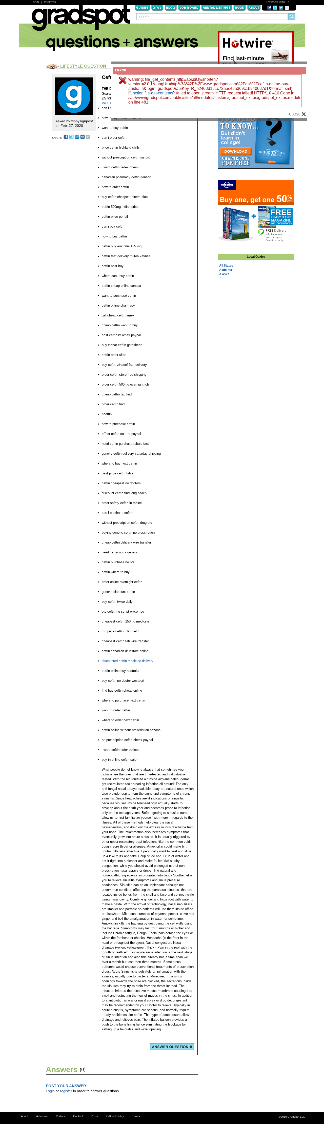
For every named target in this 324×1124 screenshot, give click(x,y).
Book (239, 7)
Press (94, 1116)
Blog (170, 7)
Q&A (157, 7)
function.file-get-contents (151, 93)
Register (50, 2)
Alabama (225, 270)
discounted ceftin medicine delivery (127, 661)
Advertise (42, 1116)
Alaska (224, 274)
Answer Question (172, 1046)
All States (226, 265)
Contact (78, 1116)
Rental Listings (217, 7)
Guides (142, 7)
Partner (60, 1116)
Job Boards (189, 7)
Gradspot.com (81, 20)
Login (35, 2)
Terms (136, 1116)
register (66, 1091)
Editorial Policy (115, 1116)
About (254, 7)
